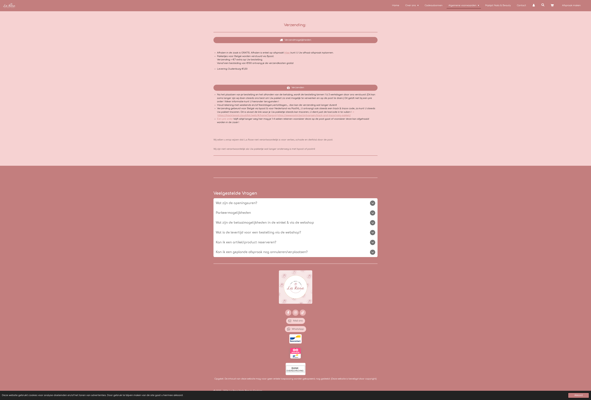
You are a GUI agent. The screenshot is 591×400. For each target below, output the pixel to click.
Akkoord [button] (578, 395)
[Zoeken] (542, 5)
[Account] (533, 5)
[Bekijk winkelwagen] (552, 5)
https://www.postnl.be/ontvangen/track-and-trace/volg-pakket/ (314, 115)
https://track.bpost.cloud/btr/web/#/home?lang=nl (247, 115)
